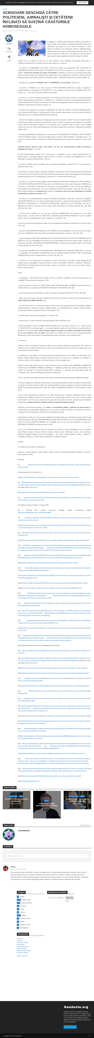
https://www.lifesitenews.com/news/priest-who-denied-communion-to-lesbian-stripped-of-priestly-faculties (55, 673)
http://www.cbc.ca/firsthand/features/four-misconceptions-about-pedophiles (65, 763)
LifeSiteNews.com (52, 623)
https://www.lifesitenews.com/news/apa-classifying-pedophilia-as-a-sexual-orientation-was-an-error (53, 753)
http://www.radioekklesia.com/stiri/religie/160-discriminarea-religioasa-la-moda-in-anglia (49, 563)
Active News (20, 944)
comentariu (9, 51)
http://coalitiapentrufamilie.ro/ (30, 781)
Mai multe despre (70, 1027)
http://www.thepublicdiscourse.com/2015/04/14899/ (34, 512)
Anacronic (20, 938)
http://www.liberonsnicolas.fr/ (39, 570)
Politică (5, 9)
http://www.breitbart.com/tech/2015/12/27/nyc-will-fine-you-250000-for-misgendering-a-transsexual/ (50, 557)
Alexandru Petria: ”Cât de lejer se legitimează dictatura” (77, 800)
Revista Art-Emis (22, 948)
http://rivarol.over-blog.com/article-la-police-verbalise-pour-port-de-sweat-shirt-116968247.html (51, 588)
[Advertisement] (30, 976)
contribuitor (9, 44)
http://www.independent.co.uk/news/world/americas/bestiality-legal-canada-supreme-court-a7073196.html (52, 771)
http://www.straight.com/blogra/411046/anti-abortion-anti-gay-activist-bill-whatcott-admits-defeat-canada (54, 583)
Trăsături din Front (22, 956)
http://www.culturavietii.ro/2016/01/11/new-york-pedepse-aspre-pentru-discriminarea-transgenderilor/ (56, 555)
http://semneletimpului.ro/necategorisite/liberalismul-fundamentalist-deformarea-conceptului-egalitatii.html (55, 686)
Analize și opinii (13, 796)
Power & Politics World (23, 950)
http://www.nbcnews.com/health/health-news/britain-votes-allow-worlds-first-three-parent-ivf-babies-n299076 (56, 716)
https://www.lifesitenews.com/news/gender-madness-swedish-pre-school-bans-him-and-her (49, 477)
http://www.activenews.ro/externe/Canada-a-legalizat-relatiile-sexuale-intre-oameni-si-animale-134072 (56, 768)
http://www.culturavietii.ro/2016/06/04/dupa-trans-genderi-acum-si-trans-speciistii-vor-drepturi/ (51, 776)
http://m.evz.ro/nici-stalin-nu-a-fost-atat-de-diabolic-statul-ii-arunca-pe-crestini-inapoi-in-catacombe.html (54, 668)
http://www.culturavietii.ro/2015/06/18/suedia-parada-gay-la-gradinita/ (42, 492)
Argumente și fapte (22, 942)
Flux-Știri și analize (22, 952)
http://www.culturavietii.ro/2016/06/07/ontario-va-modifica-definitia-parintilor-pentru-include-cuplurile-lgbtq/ (55, 540)
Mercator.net (33, 487)
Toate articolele (85, 825)
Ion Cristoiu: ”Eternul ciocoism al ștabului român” (16, 800)
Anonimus (20, 940)
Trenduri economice (23, 946)
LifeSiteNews (35, 605)
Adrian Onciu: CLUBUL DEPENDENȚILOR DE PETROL (47, 805)
